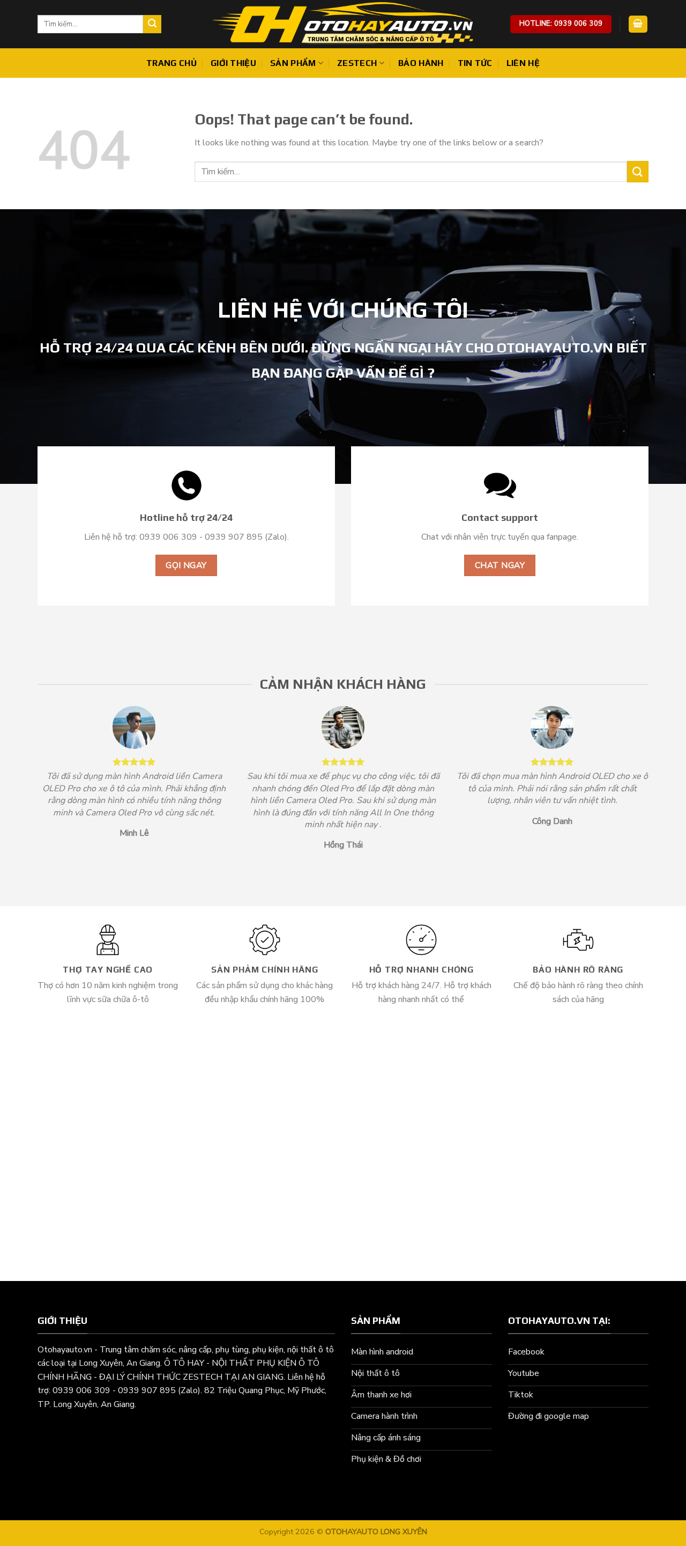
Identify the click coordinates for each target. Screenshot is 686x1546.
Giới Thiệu (233, 63)
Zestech (357, 63)
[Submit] (152, 24)
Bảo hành (421, 63)
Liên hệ (523, 63)
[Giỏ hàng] (638, 24)
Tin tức (475, 63)
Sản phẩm (293, 63)
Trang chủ (171, 63)
